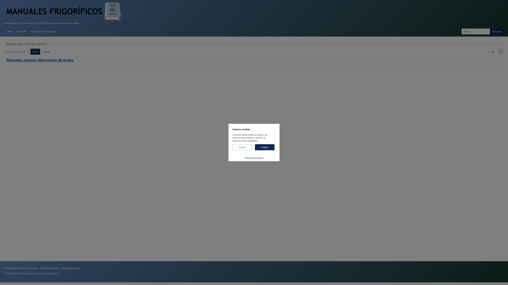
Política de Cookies (254, 157)
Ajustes (242, 147)
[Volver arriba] (503, 280)
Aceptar (265, 147)
